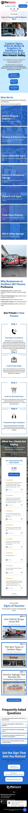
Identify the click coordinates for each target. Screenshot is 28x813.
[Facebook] (11, 9)
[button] (26, 2)
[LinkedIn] (17, 9)
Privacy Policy (4, 803)
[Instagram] (14, 9)
